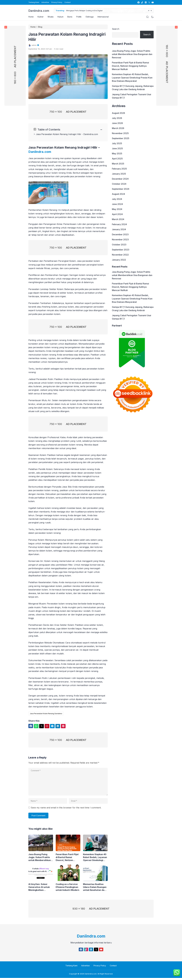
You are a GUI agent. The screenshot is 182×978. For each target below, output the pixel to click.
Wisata (50, 17)
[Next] (151, 11)
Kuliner (41, 17)
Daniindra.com (38, 10)
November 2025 (120, 133)
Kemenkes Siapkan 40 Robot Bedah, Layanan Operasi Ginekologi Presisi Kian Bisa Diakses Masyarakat (95, 857)
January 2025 (119, 173)
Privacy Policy (56, 2)
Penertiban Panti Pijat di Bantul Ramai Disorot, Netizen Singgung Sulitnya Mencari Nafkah (67, 857)
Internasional (103, 17)
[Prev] (149, 11)
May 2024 (117, 209)
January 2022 (119, 259)
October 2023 (119, 244)
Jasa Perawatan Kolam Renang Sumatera (46, 714)
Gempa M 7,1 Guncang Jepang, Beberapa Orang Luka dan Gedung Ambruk (132, 88)
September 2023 (120, 249)
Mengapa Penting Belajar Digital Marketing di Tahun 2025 (125, 10)
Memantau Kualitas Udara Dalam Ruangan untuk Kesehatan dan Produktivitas (94, 887)
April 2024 (117, 214)
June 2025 (117, 148)
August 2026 (118, 113)
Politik (79, 17)
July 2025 (117, 143)
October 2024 (119, 184)
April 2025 (117, 158)
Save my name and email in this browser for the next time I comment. (66, 807)
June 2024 (117, 204)
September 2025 (120, 138)
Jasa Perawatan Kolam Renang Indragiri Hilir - (59, 134)
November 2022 (120, 254)
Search (115, 29)
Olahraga (90, 17)
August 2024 (118, 194)
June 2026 (117, 123)
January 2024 (119, 229)
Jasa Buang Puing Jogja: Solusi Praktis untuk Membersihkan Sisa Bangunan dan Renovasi (39, 857)
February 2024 (119, 224)
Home (31, 17)
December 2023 (120, 234)
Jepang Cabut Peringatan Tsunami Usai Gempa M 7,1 (131, 96)
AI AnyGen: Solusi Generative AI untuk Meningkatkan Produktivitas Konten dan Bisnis (39, 887)
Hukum (60, 17)
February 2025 (119, 168)
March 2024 (118, 219)
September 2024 (120, 189)
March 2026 (118, 128)
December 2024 (120, 178)
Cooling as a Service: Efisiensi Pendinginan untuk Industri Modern (67, 887)
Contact (67, 2)
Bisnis (69, 17)
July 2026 (117, 118)
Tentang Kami (33, 2)
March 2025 (118, 163)
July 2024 (117, 199)
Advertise (45, 2)
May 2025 (117, 153)
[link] (138, 2)
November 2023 (120, 239)
